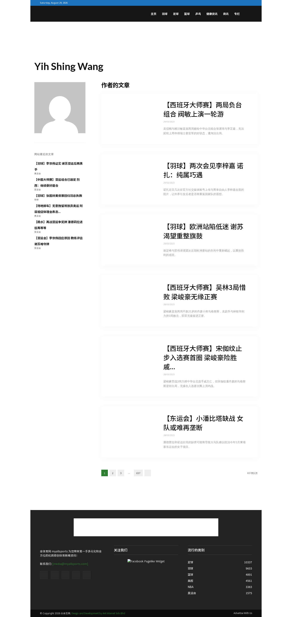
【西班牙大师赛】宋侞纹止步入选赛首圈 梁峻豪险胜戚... (202, 357)
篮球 (187, 14)
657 (138, 473)
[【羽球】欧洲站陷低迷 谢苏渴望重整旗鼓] (126, 240)
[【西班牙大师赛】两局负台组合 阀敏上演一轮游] (126, 118)
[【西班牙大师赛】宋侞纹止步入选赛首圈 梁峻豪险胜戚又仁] (126, 366)
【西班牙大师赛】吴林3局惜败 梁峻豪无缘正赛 (204, 291)
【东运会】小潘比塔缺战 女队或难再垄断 (203, 422)
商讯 (226, 14)
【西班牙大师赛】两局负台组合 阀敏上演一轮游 (202, 109)
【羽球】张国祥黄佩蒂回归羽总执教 (58, 195)
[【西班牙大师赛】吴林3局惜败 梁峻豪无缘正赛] (126, 301)
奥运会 (37, 173)
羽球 (164, 14)
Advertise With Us (243, 613)
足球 (176, 14)
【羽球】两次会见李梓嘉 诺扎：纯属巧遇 (203, 170)
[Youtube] (249, 3)
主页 (153, 14)
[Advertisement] (146, 35)
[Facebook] (224, 3)
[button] (247, 14)
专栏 (237, 14)
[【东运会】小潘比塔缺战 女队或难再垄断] (126, 432)
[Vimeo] (236, 3)
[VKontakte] (243, 3)
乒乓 (198, 14)
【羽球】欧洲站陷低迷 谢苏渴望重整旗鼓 (203, 231)
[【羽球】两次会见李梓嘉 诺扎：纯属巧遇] (126, 179)
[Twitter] (230, 3)
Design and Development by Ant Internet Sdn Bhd (98, 613)
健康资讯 (212, 14)
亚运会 (37, 189)
